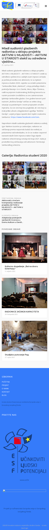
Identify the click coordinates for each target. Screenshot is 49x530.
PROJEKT (5, 385)
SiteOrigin (24, 528)
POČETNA (6, 382)
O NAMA (5, 388)
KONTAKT (6, 392)
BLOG (4, 395)
